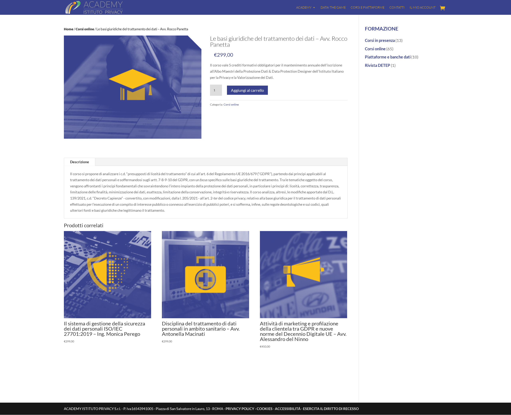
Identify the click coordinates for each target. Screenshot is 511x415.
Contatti (397, 7)
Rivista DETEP (377, 65)
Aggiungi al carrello (247, 90)
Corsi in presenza (380, 40)
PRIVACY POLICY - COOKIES (249, 408)
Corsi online (85, 29)
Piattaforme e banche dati (388, 56)
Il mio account (423, 7)
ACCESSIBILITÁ (288, 408)
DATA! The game (333, 7)
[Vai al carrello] (443, 8)
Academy (304, 7)
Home (68, 29)
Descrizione (79, 162)
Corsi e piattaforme (367, 7)
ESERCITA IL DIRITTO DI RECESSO (331, 408)
